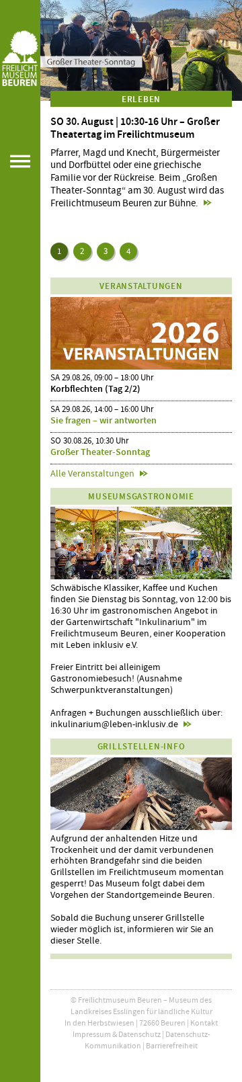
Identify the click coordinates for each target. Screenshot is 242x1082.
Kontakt (204, 1022)
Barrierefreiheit (172, 1045)
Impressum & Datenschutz (117, 1034)
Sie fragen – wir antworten (103, 420)
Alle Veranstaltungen (92, 473)
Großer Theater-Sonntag (100, 452)
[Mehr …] (141, 50)
